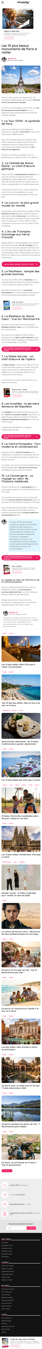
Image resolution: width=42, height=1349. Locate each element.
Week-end (4, 1323)
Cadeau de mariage (7, 1280)
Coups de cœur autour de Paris (22, 1339)
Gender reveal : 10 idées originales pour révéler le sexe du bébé (19, 894)
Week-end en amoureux (8, 1289)
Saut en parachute (7, 1303)
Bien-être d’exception (7, 1297)
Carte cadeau (5, 1256)
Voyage (4, 633)
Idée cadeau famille (7, 1254)
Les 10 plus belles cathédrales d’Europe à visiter (21, 855)
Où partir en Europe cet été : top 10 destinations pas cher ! (19, 971)
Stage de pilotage (6, 1306)
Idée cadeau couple (7, 1251)
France (11, 672)
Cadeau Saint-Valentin (8, 1265)
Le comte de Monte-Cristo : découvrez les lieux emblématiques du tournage (21, 932)
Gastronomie (6, 710)
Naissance (22, 862)
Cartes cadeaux (7, 862)
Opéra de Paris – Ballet (19, 389)
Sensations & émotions (7, 1300)
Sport (30, 785)
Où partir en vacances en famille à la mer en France (20, 1009)
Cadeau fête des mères (8, 1271)
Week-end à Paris (17, 302)
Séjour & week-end (11, 31)
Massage (4, 1332)
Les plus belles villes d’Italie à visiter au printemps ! (20, 1048)
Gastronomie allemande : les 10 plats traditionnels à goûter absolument (20, 742)
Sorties (24, 785)
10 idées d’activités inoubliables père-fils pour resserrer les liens (20, 817)
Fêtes (15, 862)
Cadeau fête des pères (7, 1274)
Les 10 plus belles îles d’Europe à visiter (21, 780)
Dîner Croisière (17, 566)
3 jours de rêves (6, 1294)
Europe (11, 633)
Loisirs (17, 785)
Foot (11, 785)
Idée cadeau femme (7, 1248)
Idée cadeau (5, 1242)
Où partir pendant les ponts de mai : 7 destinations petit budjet (21, 1125)
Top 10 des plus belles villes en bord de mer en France (21, 704)
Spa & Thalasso (6, 1309)
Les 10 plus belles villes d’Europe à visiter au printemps (18, 665)
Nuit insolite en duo (7, 1292)
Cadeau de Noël (6, 1277)
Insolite (5, 785)
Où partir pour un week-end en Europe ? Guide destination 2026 (21, 1086)
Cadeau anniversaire (7, 1268)
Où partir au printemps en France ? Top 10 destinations (19, 1163)
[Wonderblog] (23, 2)
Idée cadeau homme (7, 1245)
